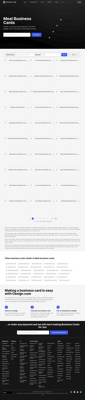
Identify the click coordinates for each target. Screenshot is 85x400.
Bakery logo (69, 369)
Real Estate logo (69, 352)
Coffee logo (77, 363)
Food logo (59, 361)
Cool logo (68, 343)
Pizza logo (77, 352)
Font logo (77, 347)
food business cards (12, 263)
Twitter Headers (42, 367)
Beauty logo (77, 361)
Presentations (50, 376)
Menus (48, 347)
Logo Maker (4, 343)
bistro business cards (50, 276)
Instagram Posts (33, 360)
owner (6, 229)
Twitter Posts (41, 369)
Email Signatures (51, 343)
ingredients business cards (51, 280)
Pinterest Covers (33, 380)
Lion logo (77, 369)
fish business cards (37, 263)
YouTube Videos (42, 379)
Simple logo (77, 356)
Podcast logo (69, 367)
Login (12, 358)
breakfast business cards (13, 273)
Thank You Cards (51, 361)
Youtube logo (60, 363)
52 (52, 218)
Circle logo (68, 354)
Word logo (68, 376)
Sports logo (60, 375)
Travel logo (68, 361)
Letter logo (68, 350)
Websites (49, 2)
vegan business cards (65, 273)
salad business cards (24, 280)
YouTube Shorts (42, 377)
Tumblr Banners (42, 359)
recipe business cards (39, 270)
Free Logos (4, 365)
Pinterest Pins (33, 378)
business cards (57, 227)
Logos (25, 2)
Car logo (59, 354)
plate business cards (27, 270)
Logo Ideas (4, 359)
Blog (12, 345)
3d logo (59, 377)
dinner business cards (63, 276)
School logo (60, 358)
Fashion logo (69, 356)
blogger (14, 229)
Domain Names (5, 383)
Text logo (68, 372)
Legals (12, 352)
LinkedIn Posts (33, 372)
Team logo (68, 378)
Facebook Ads (33, 354)
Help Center (13, 356)
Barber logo (77, 345)
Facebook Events (34, 352)
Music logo (77, 372)
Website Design (5, 375)
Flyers (48, 350)
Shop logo (77, 354)
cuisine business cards (50, 263)
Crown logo (59, 373)
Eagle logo (68, 365)
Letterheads (50, 369)
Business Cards (33, 2)
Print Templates (5, 353)
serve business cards (24, 276)
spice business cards (39, 273)
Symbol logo (78, 358)
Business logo (60, 347)
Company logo (60, 345)
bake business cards (50, 267)
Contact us (13, 350)
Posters (49, 354)
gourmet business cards (53, 270)
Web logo (77, 350)
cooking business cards (37, 267)
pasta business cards (63, 263)
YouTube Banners (42, 375)
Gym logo (77, 367)
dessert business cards (63, 267)
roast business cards (65, 280)
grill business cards (11, 267)
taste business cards (52, 273)
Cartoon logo (69, 358)
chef (72, 227)
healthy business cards (24, 263)
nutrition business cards (67, 270)
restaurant (75, 227)
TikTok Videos (42, 353)
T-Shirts (49, 363)
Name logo (59, 352)
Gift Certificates (50, 356)
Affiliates (13, 347)
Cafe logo (68, 363)
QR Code (49, 374)
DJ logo (68, 345)
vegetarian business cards (13, 270)
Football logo (60, 369)
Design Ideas (5, 361)
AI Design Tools (23, 343)
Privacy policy (14, 354)
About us (13, 343)
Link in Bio (4, 378)
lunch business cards (12, 280)
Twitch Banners (42, 361)
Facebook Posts (33, 343)
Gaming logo (60, 343)
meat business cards (37, 276)
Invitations (49, 358)
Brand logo (59, 350)
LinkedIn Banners (33, 370)
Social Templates (6, 351)
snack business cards (26, 273)
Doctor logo (77, 365)
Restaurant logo (69, 347)
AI (62, 2)
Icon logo (68, 374)
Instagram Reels (33, 362)
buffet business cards (37, 280)
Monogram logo (60, 356)
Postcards (49, 352)
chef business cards (24, 267)
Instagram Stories (33, 364)
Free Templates (5, 371)
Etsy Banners (50, 372)
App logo (77, 343)
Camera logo (60, 371)
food (11, 229)
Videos (49, 365)
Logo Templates (5, 345)
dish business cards (12, 276)
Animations (49, 367)
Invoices (49, 345)
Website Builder (5, 373)
